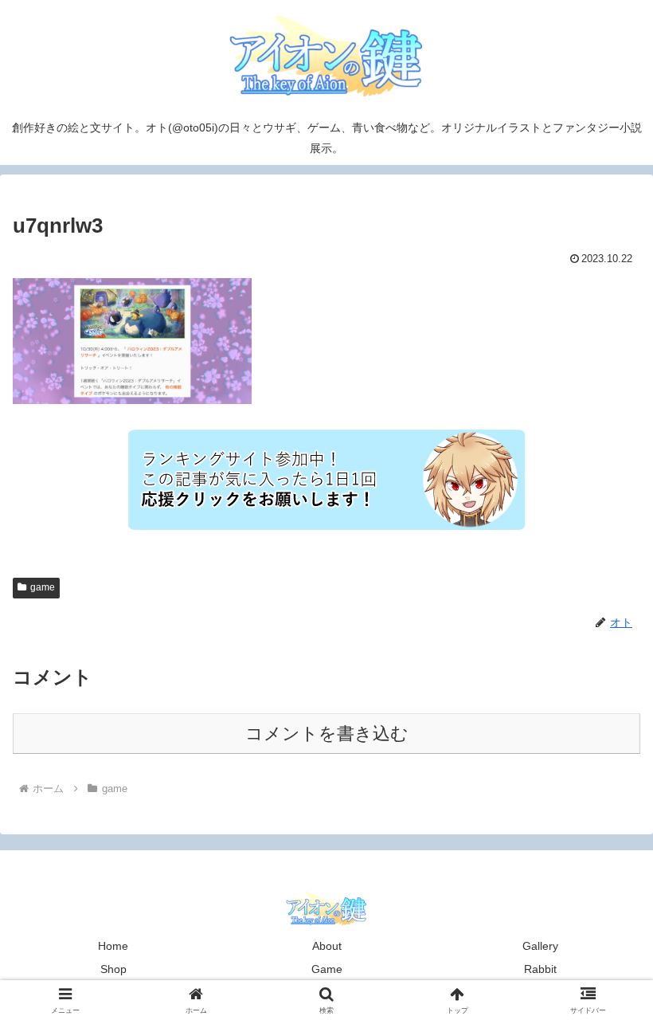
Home (113, 946)
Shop (113, 969)
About (327, 946)
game (42, 587)
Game (326, 969)
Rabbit (540, 969)
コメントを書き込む (327, 733)
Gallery (540, 946)
